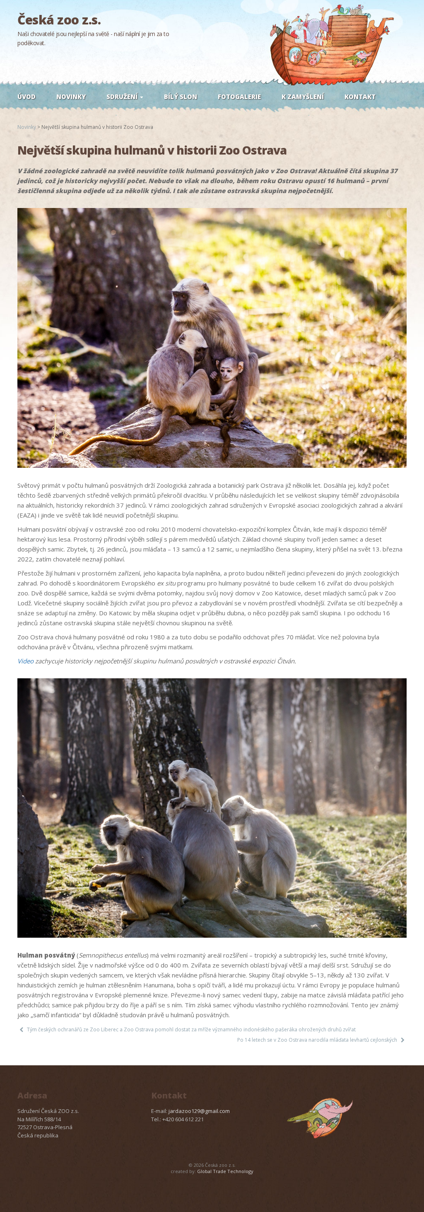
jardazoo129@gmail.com (199, 1111)
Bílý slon (180, 96)
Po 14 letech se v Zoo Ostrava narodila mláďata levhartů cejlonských (317, 1039)
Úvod (26, 96)
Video (25, 661)
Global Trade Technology (225, 1171)
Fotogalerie (239, 96)
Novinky (71, 96)
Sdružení (122, 96)
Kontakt (360, 96)
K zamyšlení (303, 96)
